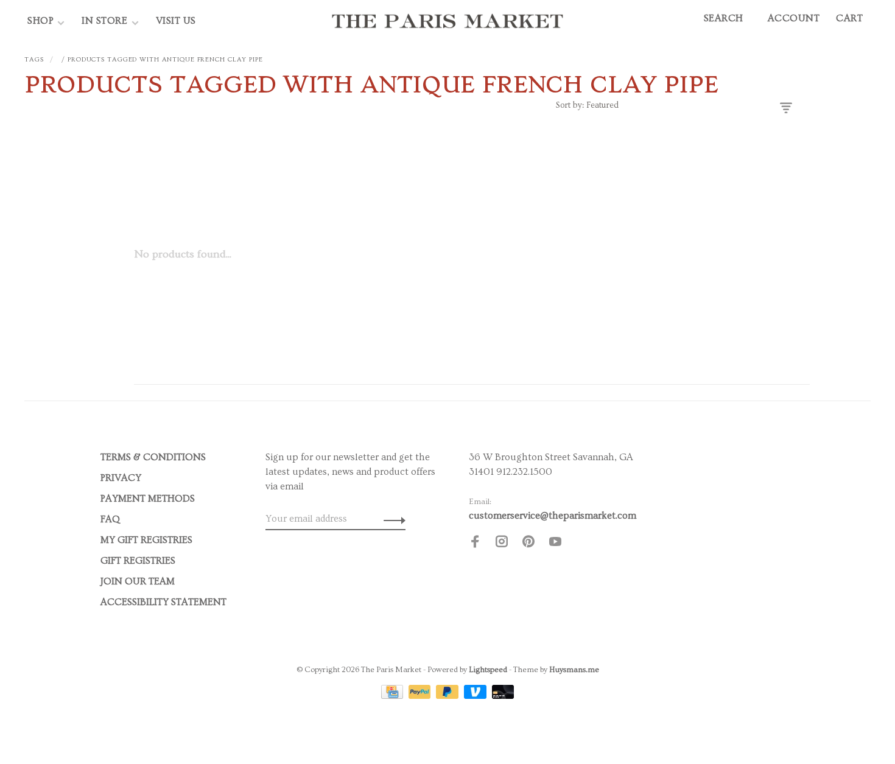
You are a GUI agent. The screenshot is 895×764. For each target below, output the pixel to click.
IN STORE (106, 20)
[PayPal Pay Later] (448, 695)
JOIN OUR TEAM (137, 581)
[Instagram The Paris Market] (502, 543)
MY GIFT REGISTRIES (146, 539)
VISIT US (176, 20)
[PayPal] (421, 695)
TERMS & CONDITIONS (153, 457)
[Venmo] (476, 695)
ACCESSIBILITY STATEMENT (163, 602)
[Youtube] (555, 543)
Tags (34, 59)
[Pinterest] (528, 543)
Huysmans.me (574, 669)
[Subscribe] (391, 518)
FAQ (110, 519)
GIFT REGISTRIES (137, 560)
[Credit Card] (393, 695)
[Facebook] (475, 543)
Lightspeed (488, 669)
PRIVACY (120, 477)
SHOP (40, 20)
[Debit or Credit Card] (503, 695)
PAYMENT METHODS (147, 498)
